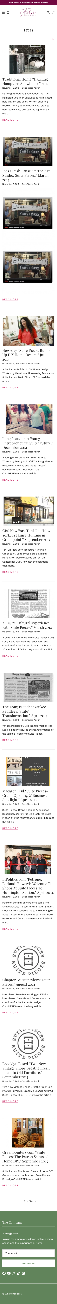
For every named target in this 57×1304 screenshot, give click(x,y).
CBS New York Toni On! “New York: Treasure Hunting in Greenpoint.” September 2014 (26, 535)
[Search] (9, 12)
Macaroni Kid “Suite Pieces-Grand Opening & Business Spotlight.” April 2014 (25, 795)
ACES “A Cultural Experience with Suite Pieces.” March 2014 (27, 625)
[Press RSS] (53, 39)
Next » (32, 1201)
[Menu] (3, 12)
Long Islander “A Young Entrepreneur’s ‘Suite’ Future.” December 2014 (27, 443)
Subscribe (29, 1263)
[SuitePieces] (28, 13)
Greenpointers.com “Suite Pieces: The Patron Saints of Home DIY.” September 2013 (25, 1156)
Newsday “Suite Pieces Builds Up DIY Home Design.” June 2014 (26, 354)
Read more (10, 119)
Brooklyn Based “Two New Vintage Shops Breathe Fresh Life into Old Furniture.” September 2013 (26, 1070)
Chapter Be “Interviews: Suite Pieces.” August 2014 (26, 981)
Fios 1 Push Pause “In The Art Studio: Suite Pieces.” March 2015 (26, 175)
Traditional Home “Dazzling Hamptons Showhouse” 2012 (25, 81)
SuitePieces (15, 1294)
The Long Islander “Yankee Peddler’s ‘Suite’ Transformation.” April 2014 (24, 711)
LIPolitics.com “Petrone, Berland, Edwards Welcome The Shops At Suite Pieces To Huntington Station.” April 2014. (28, 886)
